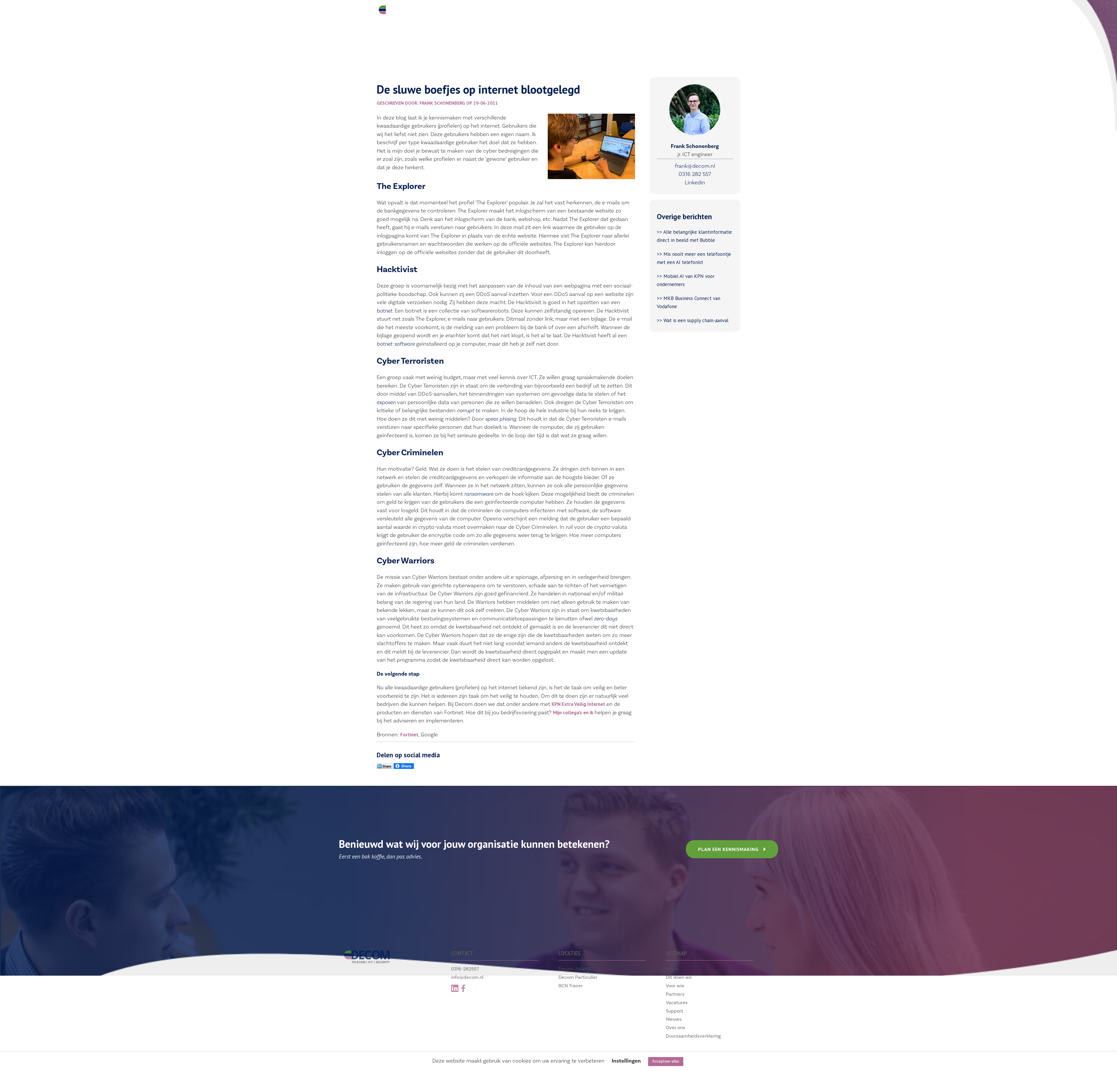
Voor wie (514, 12)
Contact (684, 12)
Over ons (675, 1027)
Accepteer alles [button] (665, 1061)
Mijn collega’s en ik (573, 712)
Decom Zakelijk (574, 969)
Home (672, 969)
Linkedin (695, 182)
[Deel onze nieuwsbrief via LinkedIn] (384, 767)
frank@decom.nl (695, 166)
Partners (556, 12)
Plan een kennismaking (728, 849)
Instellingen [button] (626, 1060)
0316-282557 (465, 969)
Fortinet (409, 734)
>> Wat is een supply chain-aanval (693, 320)
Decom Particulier (577, 977)
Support (643, 12)
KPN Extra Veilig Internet (578, 704)
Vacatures (600, 12)
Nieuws (674, 1019)
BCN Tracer (570, 986)
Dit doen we (468, 12)
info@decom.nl (467, 977)
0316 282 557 (695, 174)
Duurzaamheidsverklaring (693, 1036)
